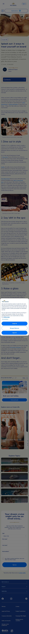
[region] (14, 317)
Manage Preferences (14, 328)
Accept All (14, 323)
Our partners (5, 319)
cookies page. (6, 317)
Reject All (14, 332)
